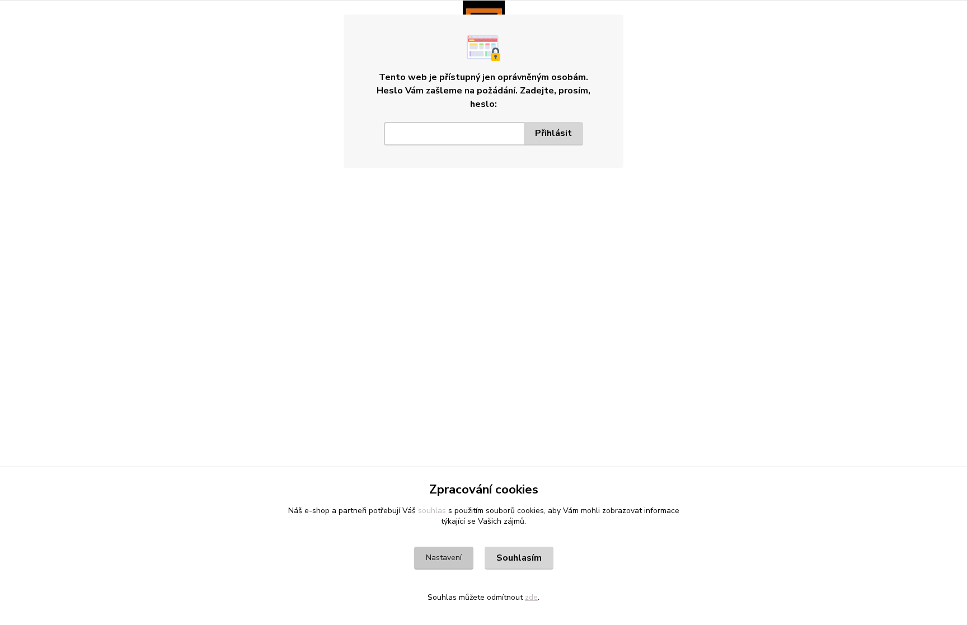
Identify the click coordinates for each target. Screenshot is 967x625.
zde (531, 597)
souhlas (432, 510)
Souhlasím (519, 558)
